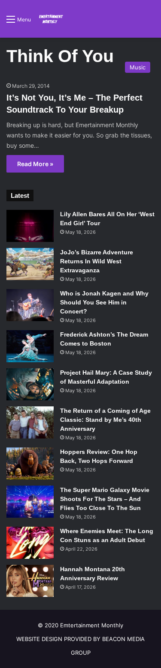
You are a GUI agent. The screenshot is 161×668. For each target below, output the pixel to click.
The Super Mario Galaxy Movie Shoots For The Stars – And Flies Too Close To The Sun (104, 498)
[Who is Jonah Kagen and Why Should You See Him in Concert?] (30, 305)
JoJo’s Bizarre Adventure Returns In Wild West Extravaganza (96, 261)
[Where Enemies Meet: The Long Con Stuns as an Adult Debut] (30, 543)
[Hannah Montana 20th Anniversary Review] (30, 581)
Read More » (35, 163)
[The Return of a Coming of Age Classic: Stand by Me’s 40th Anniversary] (30, 422)
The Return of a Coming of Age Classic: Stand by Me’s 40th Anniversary (105, 419)
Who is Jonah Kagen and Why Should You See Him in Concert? (104, 302)
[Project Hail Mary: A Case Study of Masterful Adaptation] (30, 384)
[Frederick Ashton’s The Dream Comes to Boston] (30, 346)
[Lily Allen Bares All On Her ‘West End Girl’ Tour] (30, 226)
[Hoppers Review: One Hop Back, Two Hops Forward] (30, 463)
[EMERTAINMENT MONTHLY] (50, 19)
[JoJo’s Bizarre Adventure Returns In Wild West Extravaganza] (30, 264)
